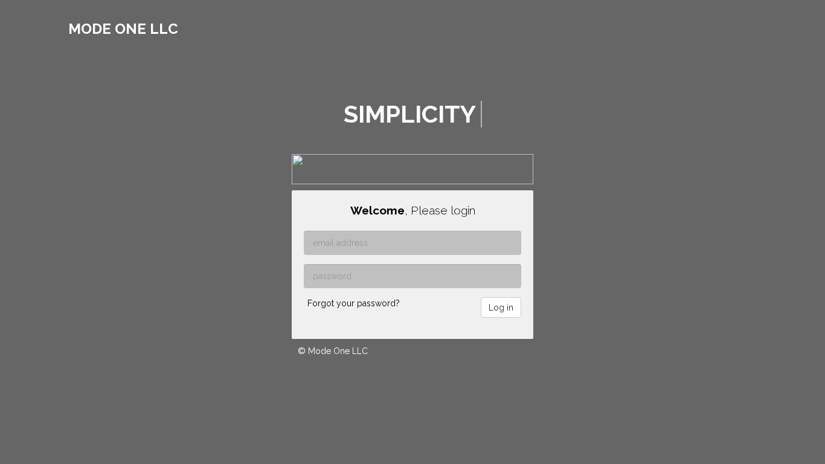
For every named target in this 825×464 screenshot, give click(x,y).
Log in (501, 307)
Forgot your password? (353, 303)
